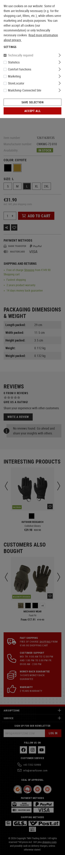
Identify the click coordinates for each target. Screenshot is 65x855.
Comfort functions (19, 69)
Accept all (32, 111)
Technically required (20, 55)
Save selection (32, 102)
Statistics (14, 62)
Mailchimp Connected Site (24, 90)
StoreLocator (16, 83)
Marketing (14, 76)
